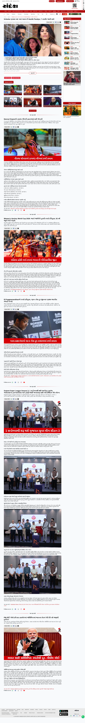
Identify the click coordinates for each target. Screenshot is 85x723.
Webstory (35, 11)
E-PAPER (52, 1)
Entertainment (70, 11)
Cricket (50, 11)
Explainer (13, 14)
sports (9, 16)
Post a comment (32, 110)
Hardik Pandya (7, 77)
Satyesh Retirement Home (50, 712)
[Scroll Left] (4, 14)
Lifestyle (63, 11)
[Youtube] (83, 9)
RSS (21, 712)
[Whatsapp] (83, 1)
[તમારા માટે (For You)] (60, 14)
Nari (42, 14)
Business (41, 11)
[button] (75, 1)
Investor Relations (5, 712)
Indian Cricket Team (16, 77)
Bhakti (75, 11)
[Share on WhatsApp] (83, 716)
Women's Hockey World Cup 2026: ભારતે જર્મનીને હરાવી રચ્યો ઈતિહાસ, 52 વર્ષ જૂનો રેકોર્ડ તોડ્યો (33, 208)
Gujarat (9, 11)
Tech (38, 14)
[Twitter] (83, 5)
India (31, 11)
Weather (26, 11)
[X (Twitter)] (58, 22)
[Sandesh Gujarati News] (11, 5)
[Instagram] (83, 7)
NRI (46, 14)
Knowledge (26, 14)
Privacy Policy (32, 712)
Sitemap (25, 712)
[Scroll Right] (54, 14)
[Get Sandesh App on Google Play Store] (63, 711)
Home (5, 11)
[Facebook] (83, 3)
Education (20, 14)
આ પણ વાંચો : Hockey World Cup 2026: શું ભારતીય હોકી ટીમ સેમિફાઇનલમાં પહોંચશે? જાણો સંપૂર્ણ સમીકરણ (29, 689)
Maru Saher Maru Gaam (17, 11)
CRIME (58, 11)
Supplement (60, 1)
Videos (8, 14)
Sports (54, 11)
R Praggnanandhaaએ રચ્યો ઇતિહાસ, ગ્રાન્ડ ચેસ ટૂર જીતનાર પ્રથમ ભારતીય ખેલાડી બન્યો (31, 289)
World (46, 11)
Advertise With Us (14, 712)
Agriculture (33, 14)
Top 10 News (67, 18)
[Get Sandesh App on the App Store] (63, 714)
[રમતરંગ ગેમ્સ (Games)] (57, 14)
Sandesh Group (40, 712)
